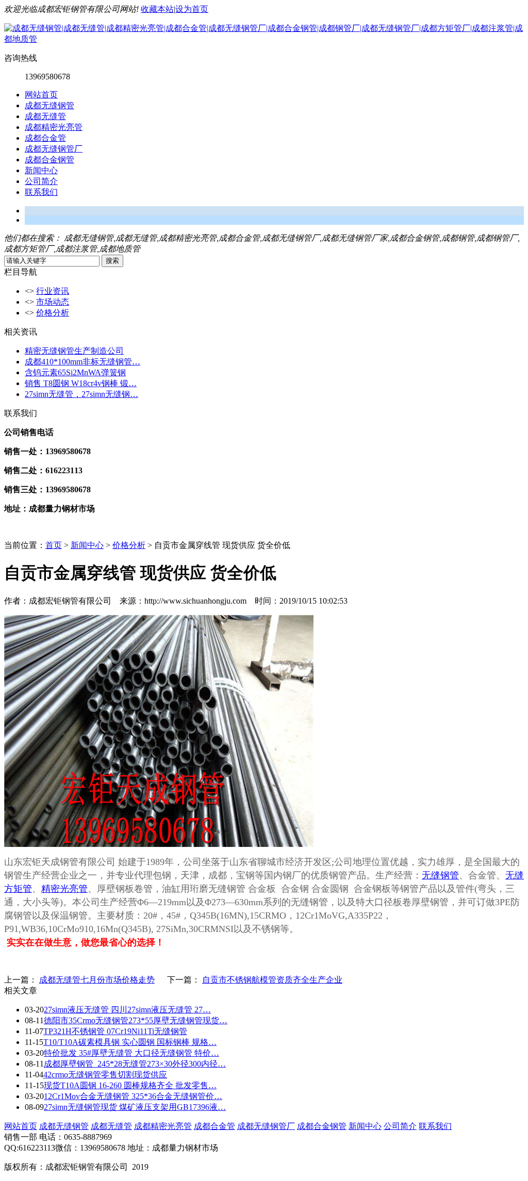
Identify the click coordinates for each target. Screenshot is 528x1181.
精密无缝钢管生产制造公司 (74, 350)
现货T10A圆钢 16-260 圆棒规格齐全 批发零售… (130, 1085)
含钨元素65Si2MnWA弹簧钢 (75, 372)
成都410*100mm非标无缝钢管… (82, 361)
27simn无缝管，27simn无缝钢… (81, 394)
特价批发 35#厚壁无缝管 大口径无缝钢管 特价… (131, 1053)
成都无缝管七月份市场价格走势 (97, 979)
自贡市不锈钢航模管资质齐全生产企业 (272, 979)
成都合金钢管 (49, 159)
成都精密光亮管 (53, 127)
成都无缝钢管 (49, 105)
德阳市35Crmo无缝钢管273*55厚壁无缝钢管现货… (135, 1020)
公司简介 (41, 181)
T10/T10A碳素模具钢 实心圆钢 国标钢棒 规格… (130, 1042)
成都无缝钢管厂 (53, 148)
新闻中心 (41, 170)
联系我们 (41, 192)
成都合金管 (45, 138)
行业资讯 (52, 291)
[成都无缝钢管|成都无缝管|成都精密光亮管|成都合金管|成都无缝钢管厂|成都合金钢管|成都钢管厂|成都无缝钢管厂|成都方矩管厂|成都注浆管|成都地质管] (264, 39)
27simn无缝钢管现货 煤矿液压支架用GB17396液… (135, 1107)
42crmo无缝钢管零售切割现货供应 (105, 1074)
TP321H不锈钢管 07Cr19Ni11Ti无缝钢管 (115, 1031)
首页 (53, 545)
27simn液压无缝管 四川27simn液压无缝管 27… (127, 1009)
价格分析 (52, 312)
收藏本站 (157, 9)
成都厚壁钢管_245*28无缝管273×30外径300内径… (135, 1063)
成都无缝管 (45, 116)
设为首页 (191, 9)
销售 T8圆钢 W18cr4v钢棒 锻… (81, 383)
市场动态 (52, 301)
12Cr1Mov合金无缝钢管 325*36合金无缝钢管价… (133, 1096)
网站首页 (41, 94)
